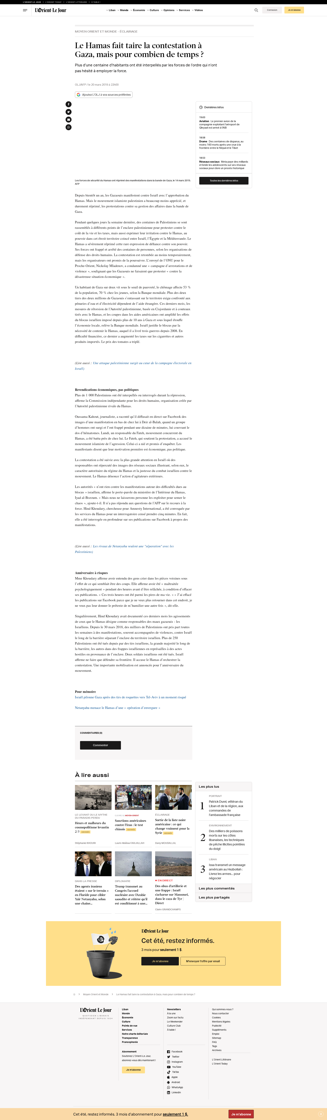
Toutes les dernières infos (224, 180)
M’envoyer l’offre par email (203, 961)
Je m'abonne (241, 1114)
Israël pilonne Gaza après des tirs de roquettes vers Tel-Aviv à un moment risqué (130, 697)
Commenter (100, 745)
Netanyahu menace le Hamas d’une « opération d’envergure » (117, 707)
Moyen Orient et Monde (96, 31)
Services (127, 1029)
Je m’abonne (160, 961)
